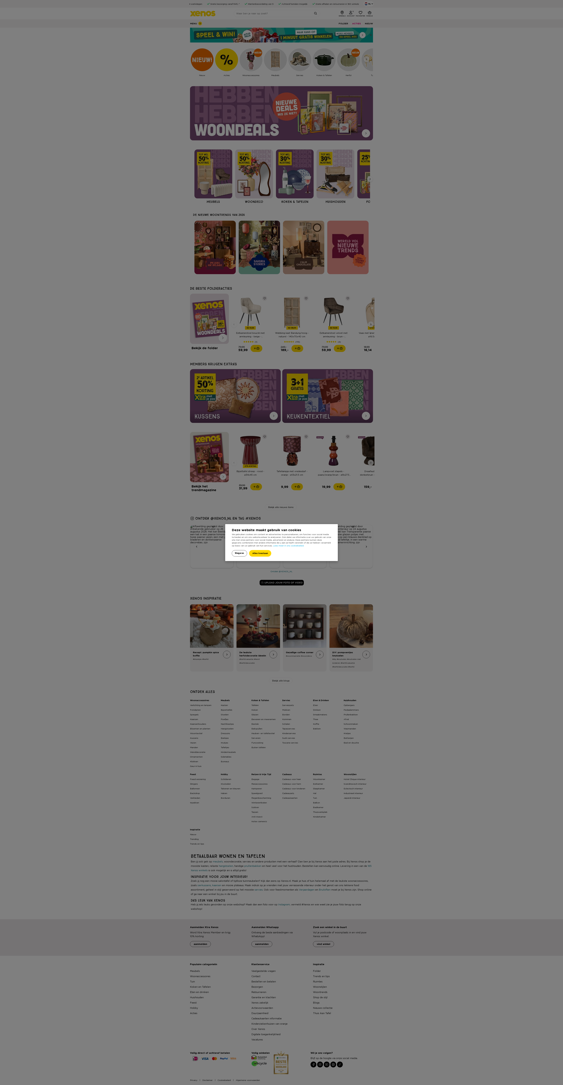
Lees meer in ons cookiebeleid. (288, 545)
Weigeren (239, 553)
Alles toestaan (260, 553)
